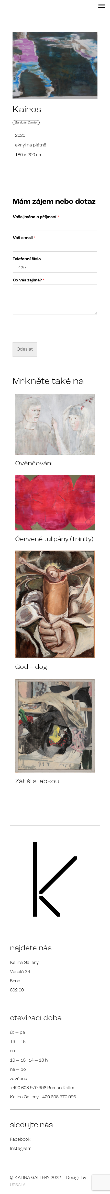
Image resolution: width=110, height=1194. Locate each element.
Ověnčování (33, 463)
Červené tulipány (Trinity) (54, 539)
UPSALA (18, 1185)
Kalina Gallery (24, 963)
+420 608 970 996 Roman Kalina (42, 1088)
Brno (15, 981)
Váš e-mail (24, 238)
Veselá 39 (20, 972)
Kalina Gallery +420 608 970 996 (43, 1097)
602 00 (17, 990)
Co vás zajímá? (29, 280)
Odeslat (25, 349)
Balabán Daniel (26, 122)
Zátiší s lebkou (37, 781)
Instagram (20, 1149)
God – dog (31, 667)
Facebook (20, 1139)
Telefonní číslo (27, 259)
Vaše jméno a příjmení (36, 217)
